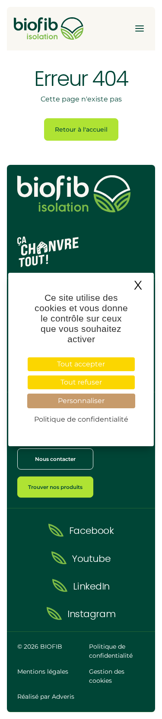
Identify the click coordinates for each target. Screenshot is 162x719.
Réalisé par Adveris (45, 696)
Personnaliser (81, 401)
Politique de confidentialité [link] (81, 419)
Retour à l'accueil (81, 129)
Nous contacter (55, 459)
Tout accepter (81, 364)
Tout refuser (81, 382)
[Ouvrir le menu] (139, 28)
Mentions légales (42, 671)
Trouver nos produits (55, 487)
